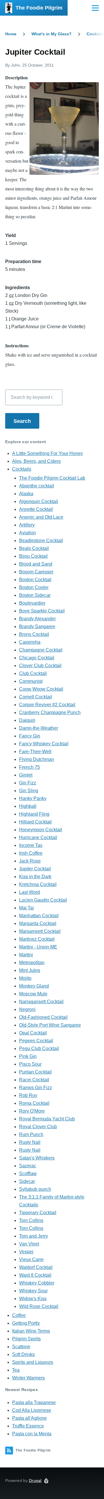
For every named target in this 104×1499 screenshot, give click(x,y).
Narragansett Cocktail (41, 1001)
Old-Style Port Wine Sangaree (50, 1025)
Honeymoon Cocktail (40, 829)
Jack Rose (30, 860)
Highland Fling (34, 814)
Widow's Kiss (33, 1298)
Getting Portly (26, 1323)
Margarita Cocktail (37, 923)
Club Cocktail (33, 673)
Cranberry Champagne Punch (50, 712)
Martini (26, 954)
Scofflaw (28, 1173)
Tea (16, 1370)
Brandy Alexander (37, 618)
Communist (30, 681)
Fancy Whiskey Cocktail (43, 743)
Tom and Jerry (33, 1236)
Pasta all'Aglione (29, 1418)
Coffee (19, 1315)
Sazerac (27, 1165)
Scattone (21, 1346)
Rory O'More (32, 1111)
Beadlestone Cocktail (41, 540)
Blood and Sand (35, 564)
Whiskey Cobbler (36, 1282)
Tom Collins (31, 1220)
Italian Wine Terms (31, 1331)
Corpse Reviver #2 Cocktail (47, 704)
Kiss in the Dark (35, 876)
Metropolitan (31, 962)
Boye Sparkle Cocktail (42, 610)
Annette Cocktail (36, 509)
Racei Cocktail (34, 1079)
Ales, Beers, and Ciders (36, 461)
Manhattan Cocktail (39, 915)
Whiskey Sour (33, 1290)
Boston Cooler (34, 587)
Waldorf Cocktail (36, 1267)
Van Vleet (29, 1243)
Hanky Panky (33, 798)
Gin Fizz (27, 782)
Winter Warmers (28, 1377)
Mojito (25, 978)
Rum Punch (31, 1134)
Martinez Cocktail (37, 939)
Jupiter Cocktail (35, 868)
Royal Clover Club (38, 1126)
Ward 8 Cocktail (35, 1275)
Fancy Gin (29, 735)
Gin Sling (28, 790)
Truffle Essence (28, 1425)
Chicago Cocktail (36, 657)
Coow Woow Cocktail (41, 689)
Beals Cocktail (34, 548)
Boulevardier (32, 603)
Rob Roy (28, 1095)
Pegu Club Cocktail (39, 1048)
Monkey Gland (34, 986)
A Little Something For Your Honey (47, 453)
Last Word (29, 892)
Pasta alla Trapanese (34, 1402)
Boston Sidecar (35, 595)
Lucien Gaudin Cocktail (43, 900)
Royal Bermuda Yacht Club (47, 1118)
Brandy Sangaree (37, 626)
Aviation (27, 532)
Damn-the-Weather (38, 728)
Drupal (35, 1480)
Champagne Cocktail (40, 649)
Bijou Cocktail (33, 556)
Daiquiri (27, 720)
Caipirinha (29, 642)
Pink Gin (28, 1056)
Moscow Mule (33, 993)
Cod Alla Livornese (31, 1410)
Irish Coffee (30, 853)
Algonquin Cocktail (38, 501)
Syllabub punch (35, 1189)
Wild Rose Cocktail (38, 1306)
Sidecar (27, 1181)
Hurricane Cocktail (38, 837)
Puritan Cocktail (35, 1071)
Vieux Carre (31, 1259)
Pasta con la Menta (31, 1433)
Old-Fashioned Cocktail (43, 1017)
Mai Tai (26, 907)
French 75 (29, 767)
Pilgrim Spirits (26, 1338)
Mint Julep (29, 970)
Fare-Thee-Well (35, 751)
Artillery (27, 524)
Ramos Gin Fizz (35, 1087)
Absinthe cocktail (36, 485)
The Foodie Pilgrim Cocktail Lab (52, 478)
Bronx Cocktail (34, 634)
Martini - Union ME (38, 946)
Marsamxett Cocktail (40, 931)
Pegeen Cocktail (36, 1040)
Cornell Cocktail (35, 696)
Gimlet (25, 775)
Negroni (27, 1009)
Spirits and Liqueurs (32, 1362)
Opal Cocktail (33, 1032)
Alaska (26, 493)
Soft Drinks (23, 1354)
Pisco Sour (30, 1064)
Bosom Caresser (36, 571)
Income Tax (30, 845)
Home (10, 34)
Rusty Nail (29, 1142)
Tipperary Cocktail (37, 1212)
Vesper (26, 1251)
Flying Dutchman (36, 759)
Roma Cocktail (34, 1103)
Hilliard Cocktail (35, 821)
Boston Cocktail (35, 579)
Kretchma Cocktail (38, 884)
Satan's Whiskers (37, 1157)
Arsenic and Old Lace (41, 517)
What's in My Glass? (51, 34)
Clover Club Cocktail (40, 665)
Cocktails (21, 469)
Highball (27, 806)
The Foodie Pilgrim (39, 8)
